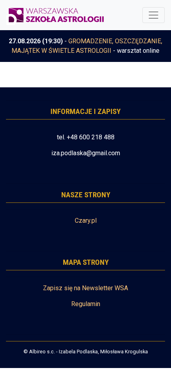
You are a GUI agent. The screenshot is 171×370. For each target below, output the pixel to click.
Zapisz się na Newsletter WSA (85, 288)
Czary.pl (86, 220)
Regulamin (85, 304)
